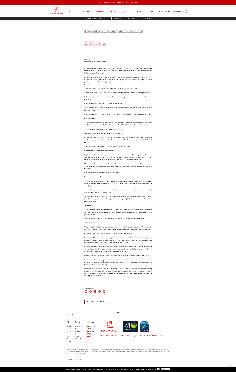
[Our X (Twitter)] (162, 11)
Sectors (86, 11)
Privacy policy (165, 369)
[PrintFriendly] (104, 44)
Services (72, 11)
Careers (138, 11)
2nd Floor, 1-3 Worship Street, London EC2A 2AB (116, 335)
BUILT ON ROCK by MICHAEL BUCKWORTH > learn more (118, 2)
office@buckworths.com (156, 335)
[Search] (186, 11)
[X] (95, 44)
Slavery (77, 336)
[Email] (99, 44)
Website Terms (79, 339)
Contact (151, 11)
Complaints (78, 326)
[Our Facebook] (159, 11)
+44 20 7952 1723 (140, 335)
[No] (234, 369)
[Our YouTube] (173, 11)
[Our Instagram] (166, 11)
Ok (158, 369)
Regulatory (78, 334)
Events (113, 11)
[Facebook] (90, 44)
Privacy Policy (79, 331)
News (125, 11)
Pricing (77, 329)
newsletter (179, 11)
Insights (99, 11)
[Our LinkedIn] (169, 11)
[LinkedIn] (86, 44)
